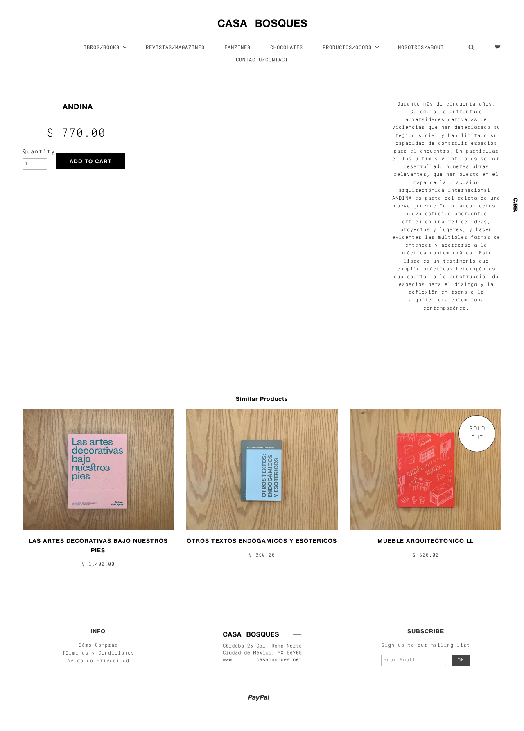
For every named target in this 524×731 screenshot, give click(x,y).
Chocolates (286, 47)
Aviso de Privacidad (98, 661)
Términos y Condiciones (98, 653)
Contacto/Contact (262, 60)
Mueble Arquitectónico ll (425, 540)
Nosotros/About (421, 47)
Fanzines (237, 47)
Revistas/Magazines (175, 47)
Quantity (35, 152)
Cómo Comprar (98, 645)
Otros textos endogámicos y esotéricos (262, 540)
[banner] (262, 21)
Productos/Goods (349, 47)
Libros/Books (101, 47)
